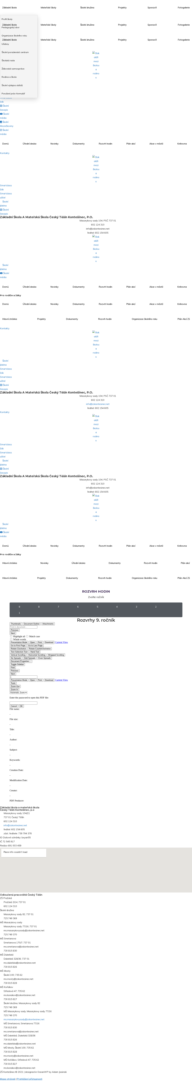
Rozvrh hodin (105, 143)
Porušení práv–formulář (13, 93)
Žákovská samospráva (13, 68)
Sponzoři (152, 7)
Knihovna (182, 143)
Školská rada (8, 60)
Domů (5, 143)
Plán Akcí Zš (183, 319)
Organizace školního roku (144, 319)
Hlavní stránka (9, 319)
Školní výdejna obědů (12, 85)
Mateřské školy (48, 7)
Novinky (54, 143)
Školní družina (87, 7)
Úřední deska (29, 143)
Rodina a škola (9, 77)
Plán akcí (130, 143)
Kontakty (4, 153)
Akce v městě (156, 143)
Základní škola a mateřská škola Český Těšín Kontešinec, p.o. (46, 217)
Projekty (122, 7)
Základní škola (9, 7)
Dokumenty (79, 143)
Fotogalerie (184, 7)
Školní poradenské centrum (15, 52)
